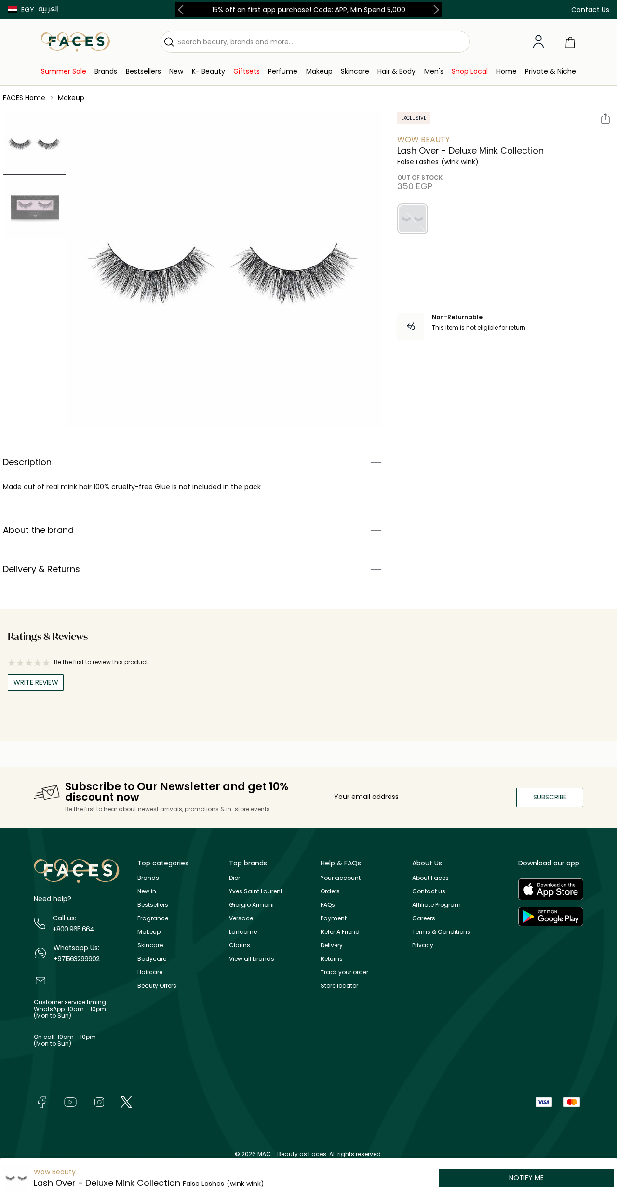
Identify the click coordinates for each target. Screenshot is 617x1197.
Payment (334, 918)
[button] (21, 9)
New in (146, 891)
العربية (48, 8)
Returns (332, 959)
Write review (35, 682)
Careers (423, 918)
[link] (63, 72)
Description (27, 462)
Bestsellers (152, 905)
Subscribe (550, 797)
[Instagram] (99, 1101)
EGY (27, 9)
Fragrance (152, 918)
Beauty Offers (156, 986)
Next (434, 9)
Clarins (239, 945)
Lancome (243, 932)
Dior (234, 878)
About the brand (38, 530)
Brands (148, 878)
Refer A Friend (340, 932)
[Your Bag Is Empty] (570, 42)
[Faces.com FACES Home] (75, 41)
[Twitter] (126, 1101)
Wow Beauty (423, 139)
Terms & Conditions (441, 932)
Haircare (149, 972)
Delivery (332, 945)
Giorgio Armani (251, 905)
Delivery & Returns (41, 569)
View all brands (251, 959)
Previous (183, 9)
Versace (241, 918)
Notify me (526, 1178)
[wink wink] (412, 218)
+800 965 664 (73, 929)
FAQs (328, 905)
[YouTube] (70, 1101)
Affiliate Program (436, 905)
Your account (341, 878)
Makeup (149, 932)
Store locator (339, 986)
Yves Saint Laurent (255, 891)
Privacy (422, 945)
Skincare (150, 945)
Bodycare (151, 959)
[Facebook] (41, 1101)
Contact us (428, 891)
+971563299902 (76, 959)
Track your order (344, 972)
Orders (330, 891)
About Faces (430, 878)
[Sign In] (538, 42)
